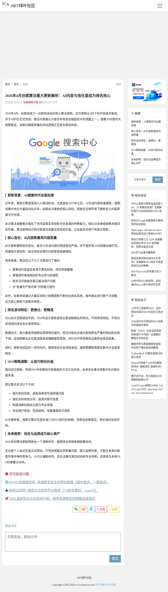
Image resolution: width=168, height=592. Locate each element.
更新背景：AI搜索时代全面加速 (146, 123)
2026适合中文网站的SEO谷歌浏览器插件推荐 (147, 323)
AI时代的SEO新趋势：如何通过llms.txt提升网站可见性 (146, 283)
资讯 (16, 84)
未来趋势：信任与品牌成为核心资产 (146, 161)
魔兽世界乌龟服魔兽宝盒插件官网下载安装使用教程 (146, 346)
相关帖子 (140, 300)
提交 (115, 558)
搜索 (158, 179)
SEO (41, 102)
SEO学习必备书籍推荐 (143, 252)
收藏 (114, 509)
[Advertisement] (84, 46)
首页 (7, 84)
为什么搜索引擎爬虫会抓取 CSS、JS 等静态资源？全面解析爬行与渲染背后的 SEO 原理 (147, 209)
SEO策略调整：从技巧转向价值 (147, 152)
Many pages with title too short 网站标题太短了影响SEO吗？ (147, 232)
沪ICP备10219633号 (105, 584)
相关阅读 (140, 195)
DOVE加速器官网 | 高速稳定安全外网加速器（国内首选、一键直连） (59, 482)
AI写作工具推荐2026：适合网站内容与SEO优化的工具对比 (147, 312)
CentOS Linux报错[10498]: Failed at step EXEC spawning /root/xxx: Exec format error (147, 389)
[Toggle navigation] (160, 6)
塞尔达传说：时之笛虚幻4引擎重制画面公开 (146, 378)
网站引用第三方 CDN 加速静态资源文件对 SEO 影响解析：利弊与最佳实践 (146, 243)
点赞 (101, 509)
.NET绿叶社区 (22, 5)
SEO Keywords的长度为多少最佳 (146, 273)
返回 (118, 84)
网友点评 (11, 526)
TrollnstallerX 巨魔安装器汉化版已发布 (146, 355)
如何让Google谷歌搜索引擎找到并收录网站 (147, 222)
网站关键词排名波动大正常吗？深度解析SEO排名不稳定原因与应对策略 (147, 262)
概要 (137, 113)
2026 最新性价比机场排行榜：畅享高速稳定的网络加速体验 (52, 498)
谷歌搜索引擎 (30, 102)
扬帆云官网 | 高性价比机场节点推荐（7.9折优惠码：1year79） (53, 490)
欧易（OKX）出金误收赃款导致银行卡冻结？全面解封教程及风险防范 (146, 334)
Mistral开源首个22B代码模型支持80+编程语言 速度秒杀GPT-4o (146, 367)
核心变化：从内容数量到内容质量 (146, 133)
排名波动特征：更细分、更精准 (146, 142)
